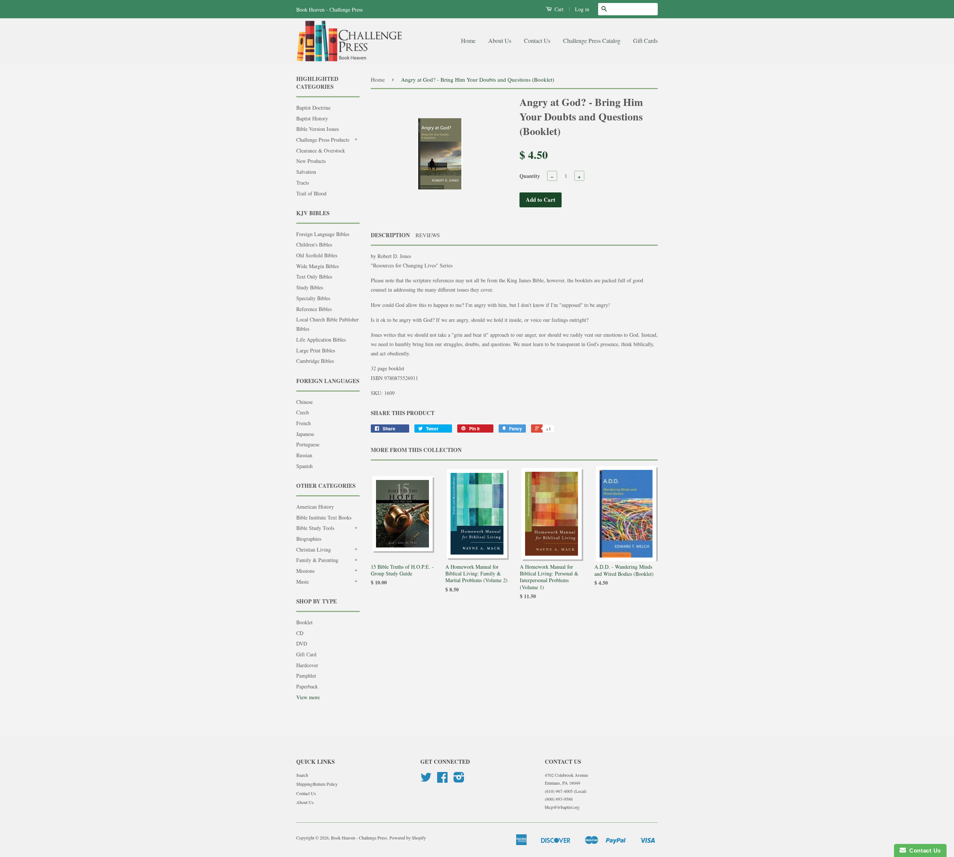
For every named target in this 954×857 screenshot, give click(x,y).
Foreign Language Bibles (322, 234)
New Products (311, 160)
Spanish (304, 466)
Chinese (304, 401)
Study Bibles (309, 287)
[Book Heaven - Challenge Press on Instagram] (459, 780)
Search (302, 775)
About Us (499, 40)
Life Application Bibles (321, 339)
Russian (304, 455)
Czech (302, 412)
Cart (558, 9)
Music (302, 581)
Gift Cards (645, 40)
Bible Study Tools (315, 527)
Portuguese (307, 444)
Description (390, 235)
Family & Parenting (317, 560)
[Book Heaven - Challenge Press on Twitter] (426, 780)
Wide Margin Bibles (317, 266)
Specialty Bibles (313, 298)
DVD (301, 643)
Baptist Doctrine (313, 107)
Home (468, 40)
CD (299, 633)
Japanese (305, 433)
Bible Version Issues (317, 128)
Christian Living (313, 549)
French (303, 423)
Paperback (307, 686)
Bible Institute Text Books (323, 517)
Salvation (306, 171)
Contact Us (537, 40)
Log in (582, 9)
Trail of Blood (311, 193)
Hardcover (307, 665)
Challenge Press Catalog (591, 40)
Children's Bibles (314, 244)
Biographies (308, 538)
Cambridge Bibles (315, 360)
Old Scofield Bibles (316, 255)
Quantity (529, 176)
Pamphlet (306, 675)
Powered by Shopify (407, 838)
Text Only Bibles (314, 276)
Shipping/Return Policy (317, 784)
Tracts (302, 182)
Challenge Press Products (322, 139)
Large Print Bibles (315, 350)
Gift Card (306, 654)
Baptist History (312, 118)
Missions (305, 570)
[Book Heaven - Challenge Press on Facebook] (442, 780)
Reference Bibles (314, 309)
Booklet (304, 622)
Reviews (428, 235)
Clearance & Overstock (320, 150)
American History (315, 506)
